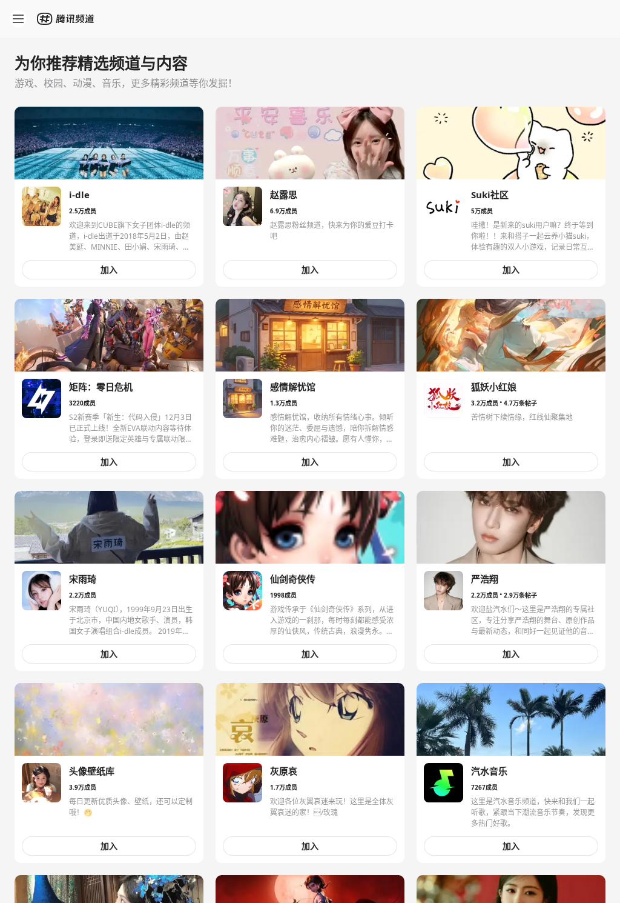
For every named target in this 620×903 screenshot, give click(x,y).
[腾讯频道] (66, 19)
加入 (109, 269)
